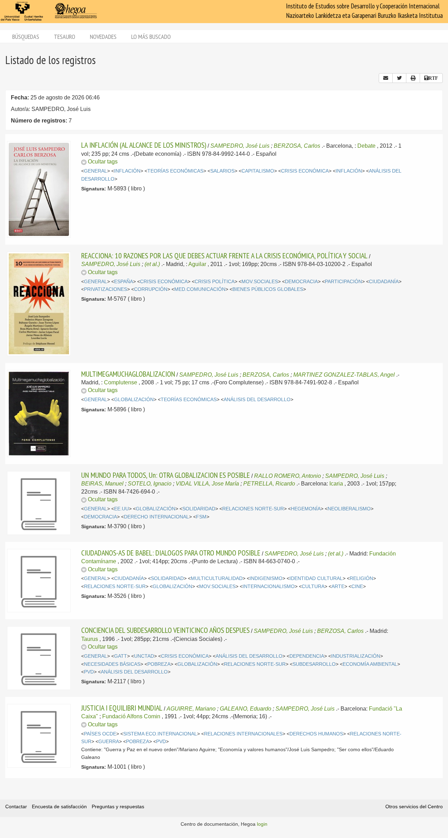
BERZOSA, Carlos (297, 146)
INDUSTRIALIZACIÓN (355, 656)
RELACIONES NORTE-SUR (253, 508)
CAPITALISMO (257, 171)
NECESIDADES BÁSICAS (112, 664)
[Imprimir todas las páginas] (413, 78)
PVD (89, 672)
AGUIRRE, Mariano (191, 709)
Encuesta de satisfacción (59, 806)
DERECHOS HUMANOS (316, 733)
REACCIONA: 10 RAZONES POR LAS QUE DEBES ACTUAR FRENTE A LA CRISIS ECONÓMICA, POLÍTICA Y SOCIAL (224, 255)
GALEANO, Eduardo (245, 709)
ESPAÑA (123, 281)
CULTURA (313, 586)
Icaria (336, 484)
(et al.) (152, 264)
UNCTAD (144, 656)
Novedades (103, 37)
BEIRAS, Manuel (102, 484)
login (262, 824)
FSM (201, 516)
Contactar (16, 806)
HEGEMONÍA (306, 508)
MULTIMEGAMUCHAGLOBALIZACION (128, 374)
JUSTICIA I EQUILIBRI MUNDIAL (121, 708)
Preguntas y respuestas (118, 806)
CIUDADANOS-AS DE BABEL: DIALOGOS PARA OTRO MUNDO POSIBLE (170, 553)
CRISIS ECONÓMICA (305, 171)
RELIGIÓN (361, 578)
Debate (366, 146)
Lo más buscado (151, 37)
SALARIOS (222, 171)
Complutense (120, 382)
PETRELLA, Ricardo (269, 484)
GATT (120, 656)
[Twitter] (399, 78)
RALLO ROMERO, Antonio (287, 476)
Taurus (89, 639)
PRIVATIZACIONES (105, 289)
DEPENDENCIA (306, 656)
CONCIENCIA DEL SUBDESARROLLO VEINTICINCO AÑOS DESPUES (165, 630)
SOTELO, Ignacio (150, 484)
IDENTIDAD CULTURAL (316, 578)
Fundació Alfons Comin (131, 716)
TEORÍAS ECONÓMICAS (175, 171)
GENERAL (95, 171)
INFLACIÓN (127, 171)
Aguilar (197, 264)
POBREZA (158, 664)
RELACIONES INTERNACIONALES (243, 733)
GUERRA (108, 741)
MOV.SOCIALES (259, 281)
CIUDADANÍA (384, 281)
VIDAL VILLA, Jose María (207, 484)
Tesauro (64, 37)
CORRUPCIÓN (150, 289)
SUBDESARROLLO (314, 664)
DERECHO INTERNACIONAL (156, 516)
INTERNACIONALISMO (269, 586)
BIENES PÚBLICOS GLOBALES (267, 289)
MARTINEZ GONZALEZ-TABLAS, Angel (344, 375)
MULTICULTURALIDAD (217, 578)
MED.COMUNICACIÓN (199, 289)
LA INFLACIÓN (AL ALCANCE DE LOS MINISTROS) (143, 145)
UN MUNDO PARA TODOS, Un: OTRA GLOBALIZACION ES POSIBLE (165, 475)
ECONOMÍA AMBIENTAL (370, 664)
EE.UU (121, 508)
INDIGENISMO (266, 578)
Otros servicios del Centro (414, 806)
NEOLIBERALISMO (349, 508)
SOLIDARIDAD (198, 508)
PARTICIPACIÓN (343, 281)
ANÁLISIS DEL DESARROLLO (257, 399)
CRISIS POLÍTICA (214, 281)
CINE (357, 586)
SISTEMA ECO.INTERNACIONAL (160, 733)
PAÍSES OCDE (100, 733)
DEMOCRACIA (301, 281)
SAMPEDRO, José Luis (240, 146)
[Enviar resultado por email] (386, 78)
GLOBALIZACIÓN (134, 399)
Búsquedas (25, 37)
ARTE (337, 586)
